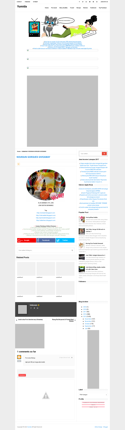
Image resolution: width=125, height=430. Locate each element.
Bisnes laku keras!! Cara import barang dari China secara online (63, 44)
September (88, 326)
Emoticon (22, 375)
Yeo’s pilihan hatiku (92, 217)
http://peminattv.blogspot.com (45, 218)
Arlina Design (98, 427)
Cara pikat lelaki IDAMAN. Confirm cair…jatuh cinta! (46, 227)
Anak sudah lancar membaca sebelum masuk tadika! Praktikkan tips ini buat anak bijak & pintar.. (62, 48)
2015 (85, 316)
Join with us (104, 1)
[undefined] (26, 269)
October (87, 324)
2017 (85, 311)
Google (26, 240)
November (88, 321)
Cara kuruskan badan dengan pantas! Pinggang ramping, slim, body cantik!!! (46, 229)
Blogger (105, 427)
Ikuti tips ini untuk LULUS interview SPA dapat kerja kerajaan (63, 41)
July (86, 328)
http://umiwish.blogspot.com (46, 213)
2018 (85, 309)
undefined (20, 277)
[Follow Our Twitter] (83, 2)
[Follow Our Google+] (86, 2)
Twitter (65, 240)
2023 (85, 307)
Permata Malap (30, 358)
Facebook (46, 240)
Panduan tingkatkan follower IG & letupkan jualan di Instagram (63, 43)
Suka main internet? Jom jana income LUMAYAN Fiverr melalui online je (63, 46)
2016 (85, 314)
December (88, 319)
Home (19, 151)
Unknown (33, 305)
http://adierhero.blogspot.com (45, 220)
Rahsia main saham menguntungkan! (46, 232)
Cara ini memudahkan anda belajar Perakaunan (46, 230)
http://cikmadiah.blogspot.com (46, 215)
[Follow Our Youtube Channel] (90, 2)
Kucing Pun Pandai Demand (94, 243)
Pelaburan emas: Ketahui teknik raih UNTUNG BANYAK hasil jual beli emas (46, 234)
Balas (19, 361)
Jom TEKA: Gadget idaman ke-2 (95, 255)
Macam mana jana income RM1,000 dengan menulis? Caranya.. (46, 235)
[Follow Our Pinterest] (97, 2)
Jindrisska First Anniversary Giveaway (30, 319)
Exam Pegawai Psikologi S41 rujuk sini (93, 193)
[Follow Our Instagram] (93, 2)
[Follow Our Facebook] (79, 2)
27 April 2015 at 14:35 (64, 357)
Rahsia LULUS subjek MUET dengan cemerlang (63, 47)
